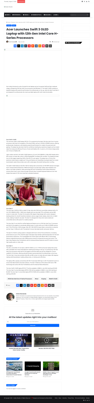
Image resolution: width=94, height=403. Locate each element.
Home (8, 22)
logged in (14, 388)
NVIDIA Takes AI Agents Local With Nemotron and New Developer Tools (51, 373)
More (56, 14)
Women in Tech (36, 14)
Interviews (17, 14)
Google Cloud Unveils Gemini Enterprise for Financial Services (32, 373)
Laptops (9, 25)
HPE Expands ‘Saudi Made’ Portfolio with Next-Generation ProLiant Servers (14, 373)
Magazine (48, 14)
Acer (37, 278)
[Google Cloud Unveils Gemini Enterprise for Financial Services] (33, 366)
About (60, 398)
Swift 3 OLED (53, 278)
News (8, 14)
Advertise (64, 398)
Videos (26, 14)
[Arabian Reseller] (8, 7)
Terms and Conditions (80, 398)
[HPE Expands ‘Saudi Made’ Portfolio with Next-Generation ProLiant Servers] (14, 366)
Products (13, 22)
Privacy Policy (71, 398)
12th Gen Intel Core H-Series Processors (20, 278)
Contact (88, 398)
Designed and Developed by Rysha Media (42, 398)
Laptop (44, 278)
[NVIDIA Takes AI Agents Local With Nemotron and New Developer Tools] (51, 366)
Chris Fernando (12, 41)
